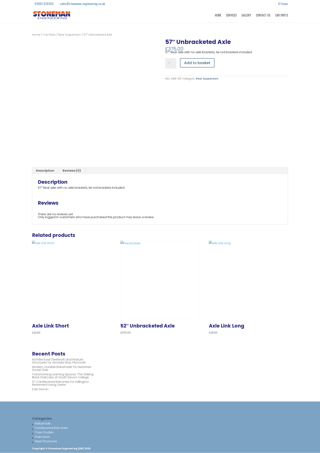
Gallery (246, 15)
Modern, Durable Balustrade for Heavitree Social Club (61, 368)
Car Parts (281, 15)
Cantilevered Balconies (51, 428)
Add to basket (197, 62)
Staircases (42, 437)
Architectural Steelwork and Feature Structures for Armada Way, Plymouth (59, 361)
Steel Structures (46, 441)
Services (231, 15)
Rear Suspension (69, 35)
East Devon (40, 389)
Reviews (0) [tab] (72, 170)
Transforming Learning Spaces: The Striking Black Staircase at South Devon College (62, 375)
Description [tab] (45, 170)
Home (218, 15)
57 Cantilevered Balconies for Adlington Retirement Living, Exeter (60, 383)
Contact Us (263, 15)
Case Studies (44, 432)
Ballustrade (43, 423)
